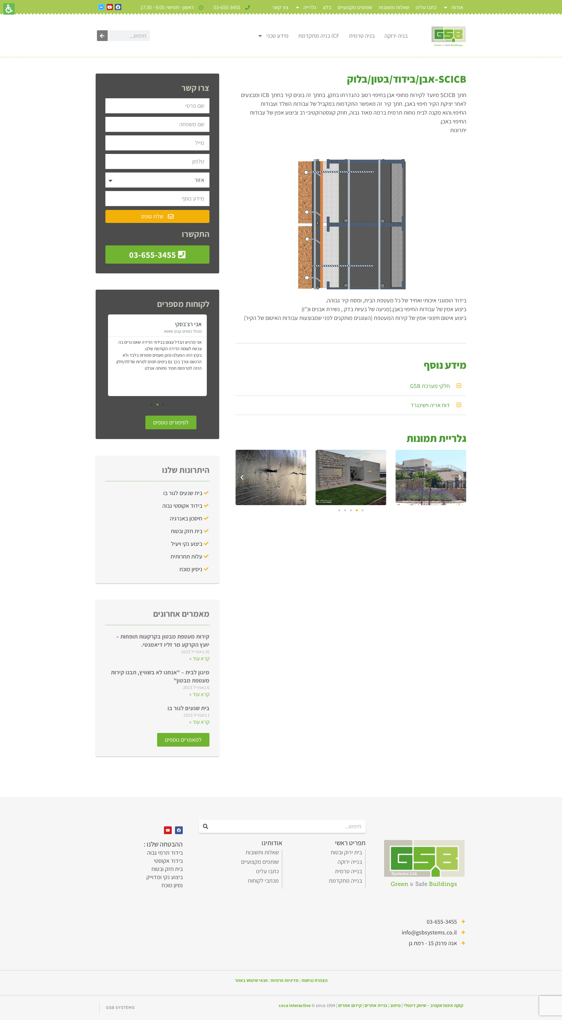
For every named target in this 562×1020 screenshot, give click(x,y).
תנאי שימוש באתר (251, 980)
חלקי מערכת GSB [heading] (430, 386)
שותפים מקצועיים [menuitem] (355, 7)
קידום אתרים (350, 1005)
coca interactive (295, 1005)
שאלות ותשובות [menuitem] (394, 7)
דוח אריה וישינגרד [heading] (430, 405)
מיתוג (395, 1005)
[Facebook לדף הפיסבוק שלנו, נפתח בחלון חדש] (118, 7)
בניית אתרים (376, 1005)
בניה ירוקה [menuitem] (396, 35)
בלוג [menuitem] (327, 7)
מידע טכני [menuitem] (277, 35)
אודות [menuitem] (457, 7)
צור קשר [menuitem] (280, 7)
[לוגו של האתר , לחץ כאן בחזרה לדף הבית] (448, 36)
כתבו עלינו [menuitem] (426, 7)
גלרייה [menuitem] (309, 7)
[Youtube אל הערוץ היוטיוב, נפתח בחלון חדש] (110, 7)
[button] (431, 477)
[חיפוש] (102, 35)
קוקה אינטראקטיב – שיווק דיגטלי (433, 1005)
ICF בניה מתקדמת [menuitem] (318, 35)
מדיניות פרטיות (285, 980)
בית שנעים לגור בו (188, 708)
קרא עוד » (199, 658)
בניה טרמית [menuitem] (362, 35)
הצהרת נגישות (314, 980)
